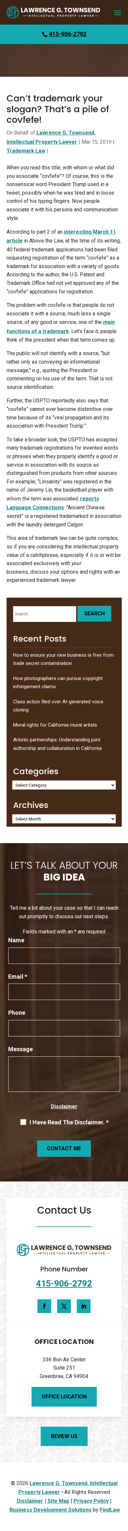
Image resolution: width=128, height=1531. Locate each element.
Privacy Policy (91, 1501)
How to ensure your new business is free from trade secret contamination (63, 659)
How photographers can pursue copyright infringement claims (58, 682)
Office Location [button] (64, 1396)
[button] (117, 12)
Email (17, 976)
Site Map (58, 1501)
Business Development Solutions (51, 1510)
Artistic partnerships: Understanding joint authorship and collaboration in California (57, 744)
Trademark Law (26, 151)
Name (16, 940)
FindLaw (110, 1510)
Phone (16, 1012)
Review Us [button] (64, 1436)
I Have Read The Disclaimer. (69, 1122)
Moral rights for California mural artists (55, 725)
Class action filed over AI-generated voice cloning (58, 706)
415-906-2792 (67, 34)
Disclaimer (64, 1106)
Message (20, 1049)
